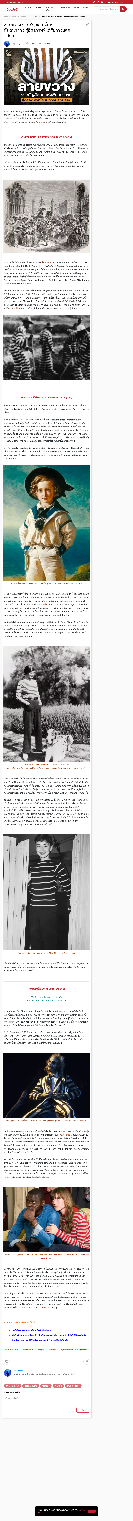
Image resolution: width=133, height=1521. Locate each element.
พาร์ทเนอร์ (65, 7)
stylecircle (83, 1350)
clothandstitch (54, 1350)
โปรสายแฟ (24, 17)
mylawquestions (67, 1350)
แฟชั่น (59, 1385)
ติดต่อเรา (85, 9)
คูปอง (76, 7)
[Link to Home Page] (12, 9)
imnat (19, 43)
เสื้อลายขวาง (31, 1385)
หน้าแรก (5, 17)
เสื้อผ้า (46, 1385)
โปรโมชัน (27, 7)
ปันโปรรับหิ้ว (50, 9)
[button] (87, 24)
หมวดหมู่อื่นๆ (13, 1385)
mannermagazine (39, 1350)
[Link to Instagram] (94, 2)
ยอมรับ (92, 1511)
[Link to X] (98, 2)
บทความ (38, 7)
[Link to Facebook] (90, 2)
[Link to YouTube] (102, 2)
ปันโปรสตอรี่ (74, 1385)
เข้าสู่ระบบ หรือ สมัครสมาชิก (117, 2)
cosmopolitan (25, 1350)
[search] (123, 9)
